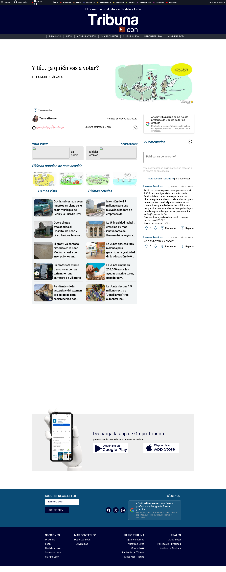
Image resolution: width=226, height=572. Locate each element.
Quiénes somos (135, 539)
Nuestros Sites (136, 543)
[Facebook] (109, 510)
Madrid (173, 2)
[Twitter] (116, 510)
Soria (132, 2)
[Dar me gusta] (146, 228)
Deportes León (153, 36)
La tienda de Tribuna (133, 552)
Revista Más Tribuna (133, 556)
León (78, 2)
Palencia (90, 2)
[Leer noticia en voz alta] (34, 128)
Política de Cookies (170, 548)
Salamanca (105, 2)
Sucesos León (109, 36)
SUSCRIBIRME (56, 510)
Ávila (55, 2)
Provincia (55, 36)
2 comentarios (45, 110)
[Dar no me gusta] (155, 228)
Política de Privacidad (169, 543)
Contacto (136, 548)
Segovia (120, 2)
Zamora (160, 2)
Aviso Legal (174, 539)
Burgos (67, 2)
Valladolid (145, 2)
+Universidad (176, 36)
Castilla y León (86, 36)
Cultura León (131, 36)
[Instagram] (123, 510)
